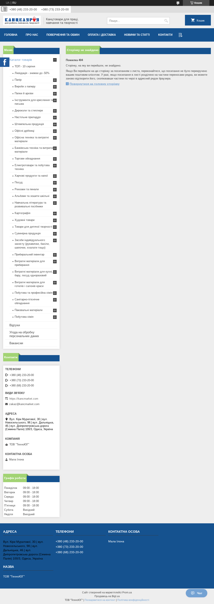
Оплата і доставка (102, 34)
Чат (199, 593)
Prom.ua (127, 592)
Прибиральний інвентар (29, 254)
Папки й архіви (24, 93)
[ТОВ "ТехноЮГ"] (22, 21)
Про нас (32, 34)
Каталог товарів (20, 59)
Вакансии (16, 343)
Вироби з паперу (25, 86)
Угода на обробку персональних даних (24, 334)
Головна (10, 34)
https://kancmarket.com (23, 398)
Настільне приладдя (28, 117)
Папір (18, 79)
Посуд (19, 182)
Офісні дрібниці (24, 130)
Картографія (22, 213)
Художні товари (24, 220)
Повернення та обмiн (62, 34)
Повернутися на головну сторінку (95, 83)
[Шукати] (166, 20)
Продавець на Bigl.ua (107, 596)
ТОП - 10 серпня (25, 66)
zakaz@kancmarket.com (24, 404)
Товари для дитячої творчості (33, 226)
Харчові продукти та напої (31, 175)
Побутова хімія (24, 316)
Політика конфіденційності (133, 600)
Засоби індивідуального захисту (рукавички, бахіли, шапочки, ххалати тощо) (32, 243)
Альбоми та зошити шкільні (32, 196)
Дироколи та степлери (29, 110)
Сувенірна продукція (28, 233)
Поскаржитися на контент (100, 600)
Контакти (165, 34)
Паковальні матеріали (28, 310)
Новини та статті (137, 34)
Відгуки (14, 325)
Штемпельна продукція (29, 124)
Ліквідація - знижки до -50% (32, 73)
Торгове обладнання (27, 158)
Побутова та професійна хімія (33, 292)
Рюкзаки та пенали (27, 189)
